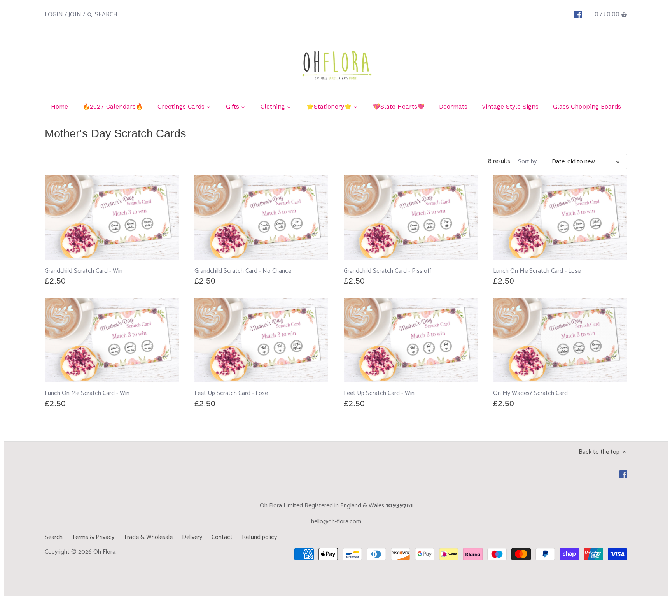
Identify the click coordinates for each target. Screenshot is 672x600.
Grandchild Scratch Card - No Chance (242, 270)
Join (74, 14)
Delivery (192, 537)
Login (54, 14)
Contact (222, 537)
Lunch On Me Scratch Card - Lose (537, 270)
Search (54, 537)
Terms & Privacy (93, 537)
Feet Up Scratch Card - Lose (231, 393)
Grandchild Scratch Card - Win (83, 270)
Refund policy (259, 537)
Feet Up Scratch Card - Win (379, 393)
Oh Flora (104, 552)
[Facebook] (578, 14)
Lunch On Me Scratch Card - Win (87, 393)
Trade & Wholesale (148, 537)
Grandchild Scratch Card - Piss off (387, 270)
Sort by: (528, 161)
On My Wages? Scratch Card (530, 393)
